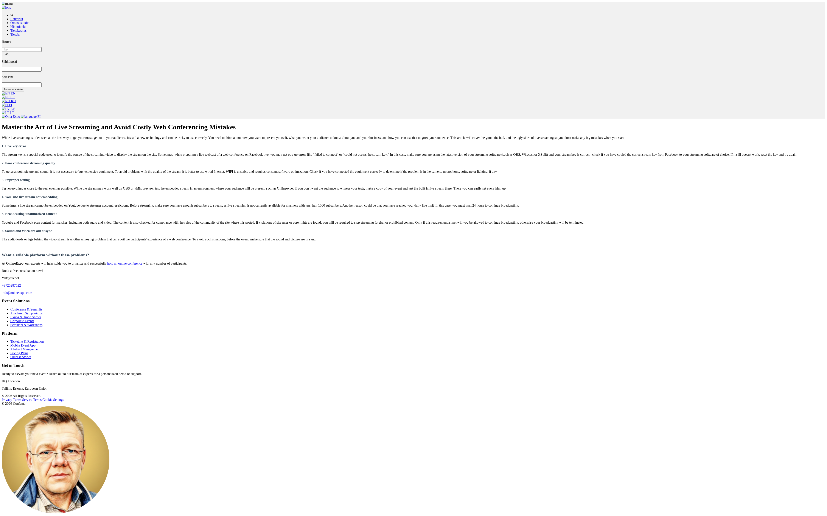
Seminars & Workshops (26, 325)
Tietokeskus (18, 30)
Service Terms (32, 400)
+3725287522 (11, 285)
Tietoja (15, 34)
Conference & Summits (26, 309)
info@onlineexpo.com (17, 293)
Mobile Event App (23, 345)
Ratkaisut (16, 19)
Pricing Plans (19, 353)
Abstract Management (25, 349)
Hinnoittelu (18, 26)
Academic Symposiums (26, 313)
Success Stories (20, 357)
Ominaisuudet (19, 23)
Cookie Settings (53, 400)
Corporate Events (22, 321)
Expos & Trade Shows (25, 317)
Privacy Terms (11, 400)
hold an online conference (124, 263)
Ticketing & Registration (27, 341)
